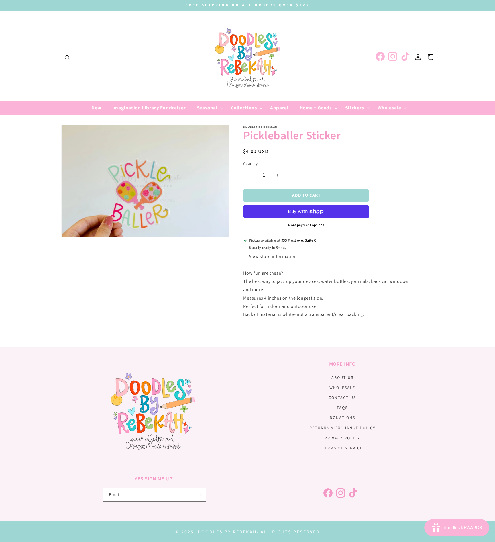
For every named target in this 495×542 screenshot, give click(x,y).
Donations (342, 418)
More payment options (306, 225)
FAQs (342, 408)
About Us (342, 378)
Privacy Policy (342, 438)
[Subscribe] (199, 495)
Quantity (250, 163)
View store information (273, 256)
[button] (67, 58)
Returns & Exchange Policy (342, 428)
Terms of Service (342, 448)
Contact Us (342, 398)
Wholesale (342, 388)
